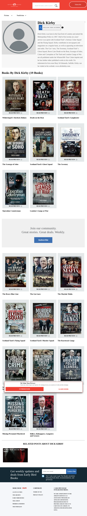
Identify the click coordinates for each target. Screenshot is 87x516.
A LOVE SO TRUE (17, 492)
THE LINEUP (16, 500)
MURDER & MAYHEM (18, 503)
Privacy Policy (38, 495)
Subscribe (78, 4)
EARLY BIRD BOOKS (18, 498)
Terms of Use (37, 492)
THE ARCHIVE (17, 495)
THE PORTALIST (17, 506)
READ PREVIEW (14, 113)
